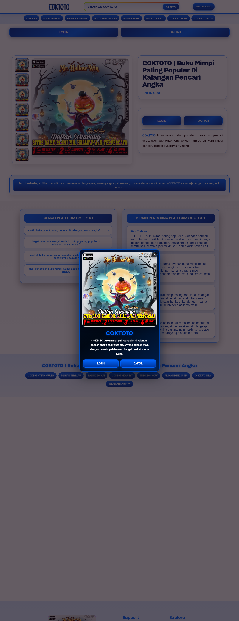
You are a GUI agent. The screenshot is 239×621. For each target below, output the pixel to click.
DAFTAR (138, 363)
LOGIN (101, 363)
